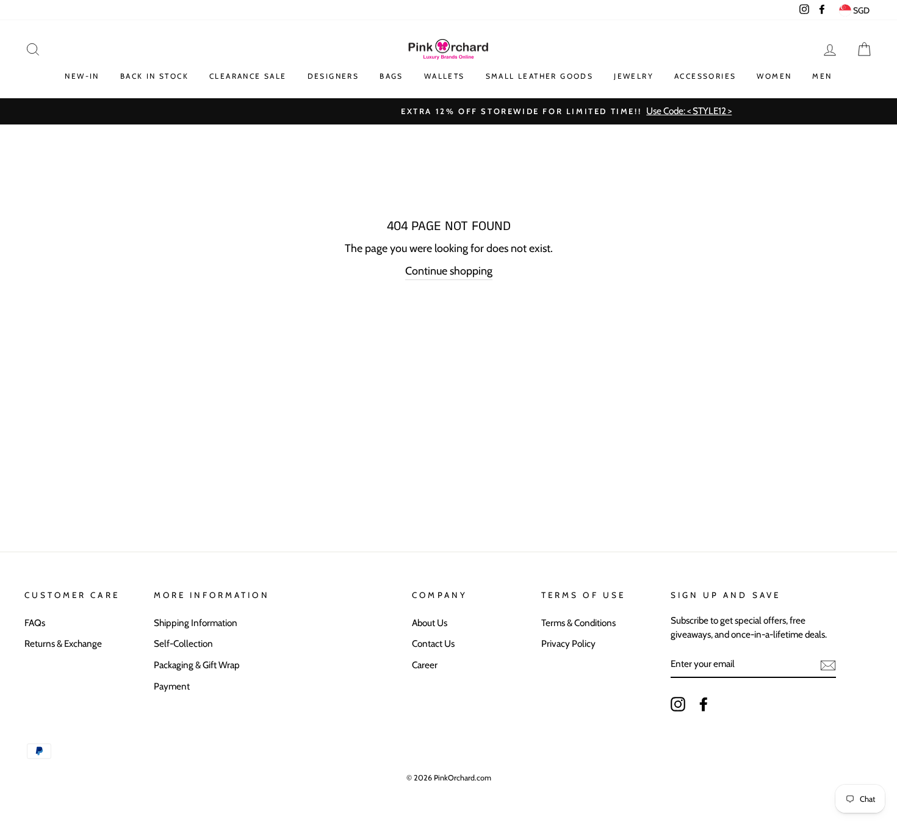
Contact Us (433, 643)
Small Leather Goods (540, 76)
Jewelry (634, 76)
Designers (333, 76)
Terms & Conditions (578, 623)
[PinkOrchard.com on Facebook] (703, 703)
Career (425, 665)
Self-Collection (183, 643)
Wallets (444, 76)
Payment (172, 686)
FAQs (34, 623)
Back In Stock (154, 76)
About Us (429, 623)
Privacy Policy (568, 643)
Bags (391, 76)
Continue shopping (448, 271)
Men (822, 76)
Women (774, 76)
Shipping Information (195, 623)
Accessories (705, 76)
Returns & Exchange (63, 643)
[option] (448, 111)
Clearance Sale (248, 76)
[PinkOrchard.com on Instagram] (678, 703)
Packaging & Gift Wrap (197, 665)
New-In (82, 76)
